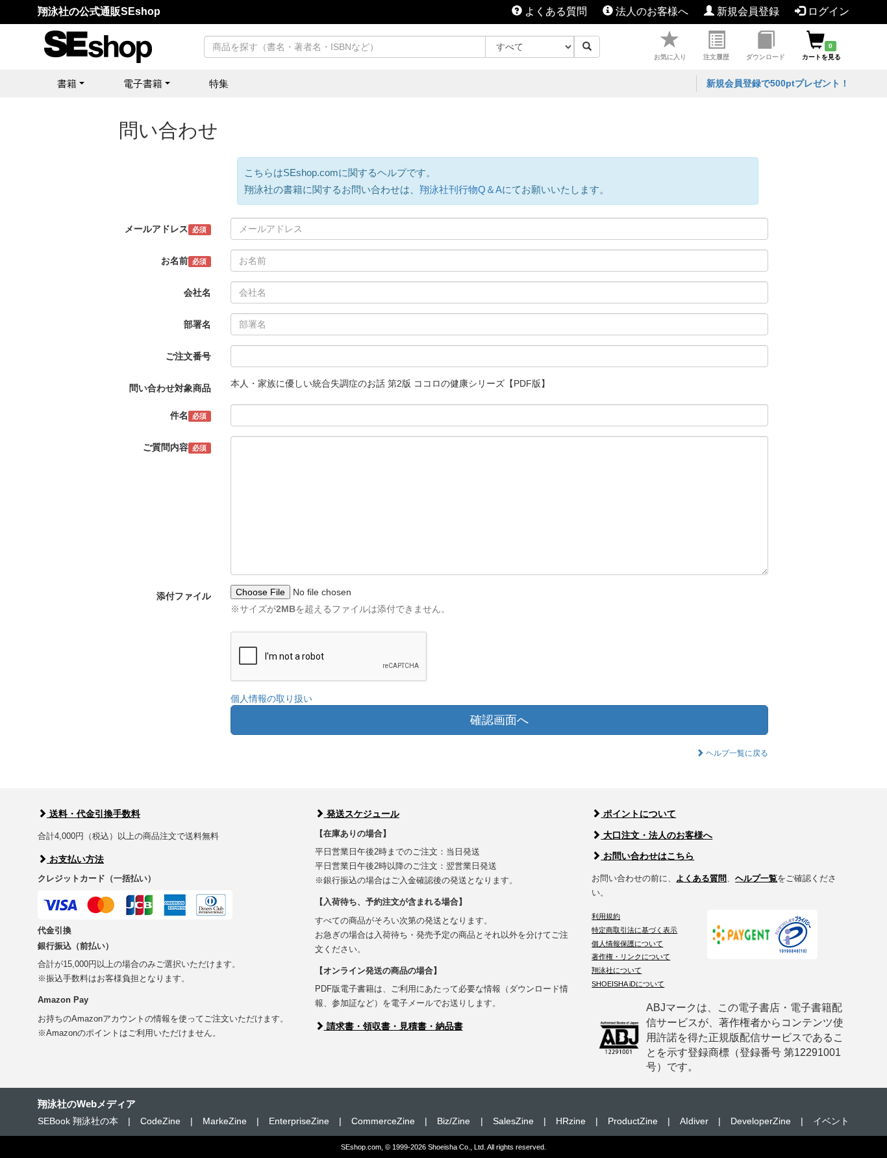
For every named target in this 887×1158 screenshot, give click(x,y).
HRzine (571, 1121)
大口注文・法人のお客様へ (656, 835)
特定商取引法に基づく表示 (634, 930)
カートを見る (821, 51)
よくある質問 (554, 11)
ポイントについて (638, 813)
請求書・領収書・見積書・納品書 (393, 1026)
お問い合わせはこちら (647, 856)
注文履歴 (716, 56)
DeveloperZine (761, 1121)
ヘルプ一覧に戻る (736, 753)
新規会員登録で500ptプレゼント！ (777, 83)
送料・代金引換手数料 (93, 813)
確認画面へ (499, 720)
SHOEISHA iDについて (628, 984)
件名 (188, 415)
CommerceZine (383, 1121)
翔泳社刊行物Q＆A (460, 189)
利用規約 (606, 916)
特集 (219, 83)
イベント (831, 1121)
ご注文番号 (188, 356)
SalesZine (513, 1121)
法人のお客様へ (650, 11)
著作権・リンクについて (631, 956)
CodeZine (160, 1121)
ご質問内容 (174, 447)
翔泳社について (617, 970)
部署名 (197, 324)
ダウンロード (765, 56)
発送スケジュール (361, 813)
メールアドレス (165, 229)
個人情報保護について (627, 943)
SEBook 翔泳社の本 (78, 1121)
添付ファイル (183, 596)
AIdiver (694, 1121)
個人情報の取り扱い (271, 698)
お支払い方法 (75, 859)
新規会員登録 (746, 11)
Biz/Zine (453, 1121)
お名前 (183, 260)
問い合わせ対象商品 (170, 388)
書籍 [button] (67, 83)
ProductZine (633, 1121)
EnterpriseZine (299, 1121)
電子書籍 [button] (142, 83)
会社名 (197, 292)
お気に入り (670, 56)
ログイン (827, 11)
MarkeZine (225, 1121)
